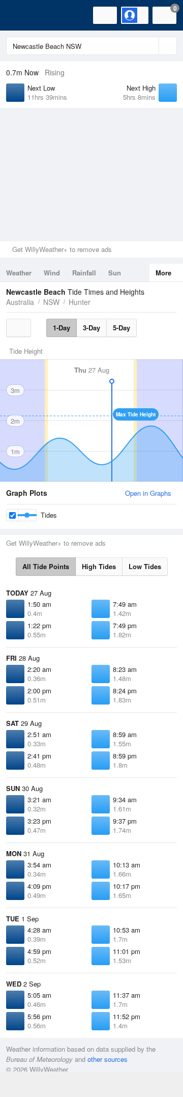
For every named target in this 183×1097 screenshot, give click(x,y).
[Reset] (150, 46)
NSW (51, 302)
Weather (19, 272)
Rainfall (84, 272)
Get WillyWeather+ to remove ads (62, 249)
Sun (114, 272)
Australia (20, 302)
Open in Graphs (148, 493)
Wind (52, 272)
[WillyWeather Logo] (23, 15)
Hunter (79, 302)
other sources (107, 1059)
